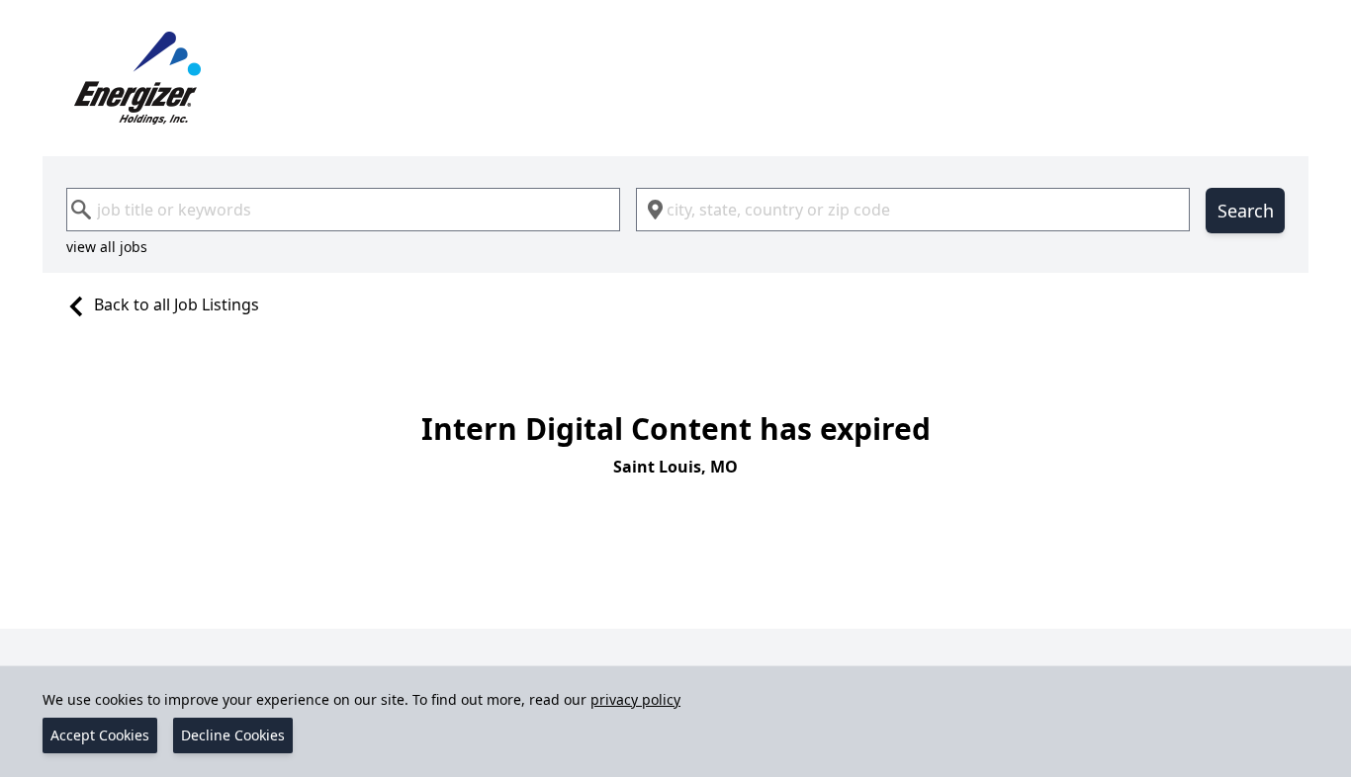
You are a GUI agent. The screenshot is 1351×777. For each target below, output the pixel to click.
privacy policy (635, 699)
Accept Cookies (99, 735)
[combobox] (343, 209)
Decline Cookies (233, 735)
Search (1245, 210)
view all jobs (106, 246)
